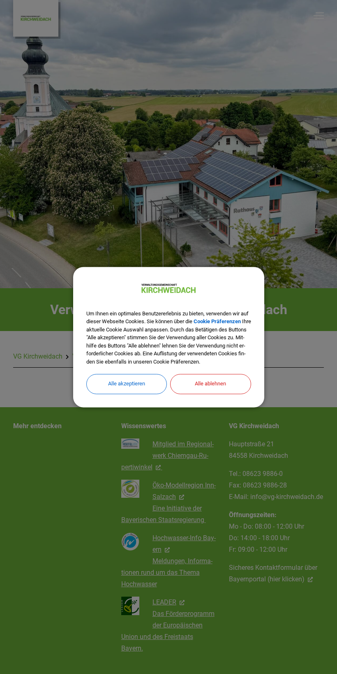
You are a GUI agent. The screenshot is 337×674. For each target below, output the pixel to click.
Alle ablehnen (210, 383)
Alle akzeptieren (126, 383)
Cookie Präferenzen (217, 321)
